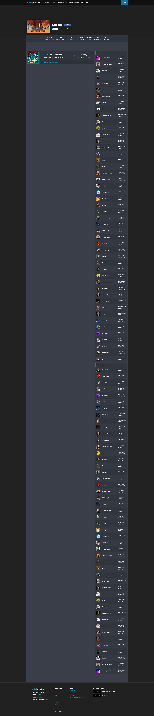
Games (47, 2)
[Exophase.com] (35, 2)
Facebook (73, 695)
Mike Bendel (41, 694)
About (57, 697)
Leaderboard (69, 2)
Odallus (57, 25)
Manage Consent (60, 704)
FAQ (56, 690)
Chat (82, 2)
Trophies (54, 29)
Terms (56, 709)
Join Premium (58, 711)
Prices (68, 29)
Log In (124, 2)
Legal (56, 702)
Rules (56, 695)
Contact (57, 700)
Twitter (72, 693)
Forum (73, 29)
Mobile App (58, 693)
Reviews (76, 2)
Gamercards (60, 2)
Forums (52, 2)
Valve (46, 699)
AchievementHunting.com (77, 697)
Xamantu (40, 697)
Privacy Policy (59, 707)
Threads (72, 690)
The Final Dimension (53, 54)
